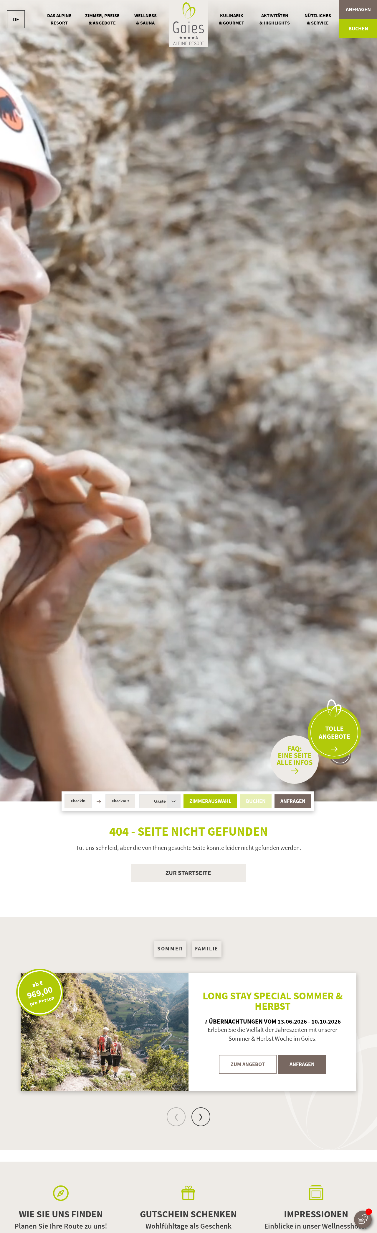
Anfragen (358, 9)
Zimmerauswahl (210, 801)
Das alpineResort (59, 19)
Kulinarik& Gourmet (231, 19)
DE (16, 19)
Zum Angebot (248, 1064)
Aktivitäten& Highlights (274, 19)
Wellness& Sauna (145, 19)
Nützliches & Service (318, 19)
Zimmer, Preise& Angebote (102, 19)
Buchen (358, 28)
